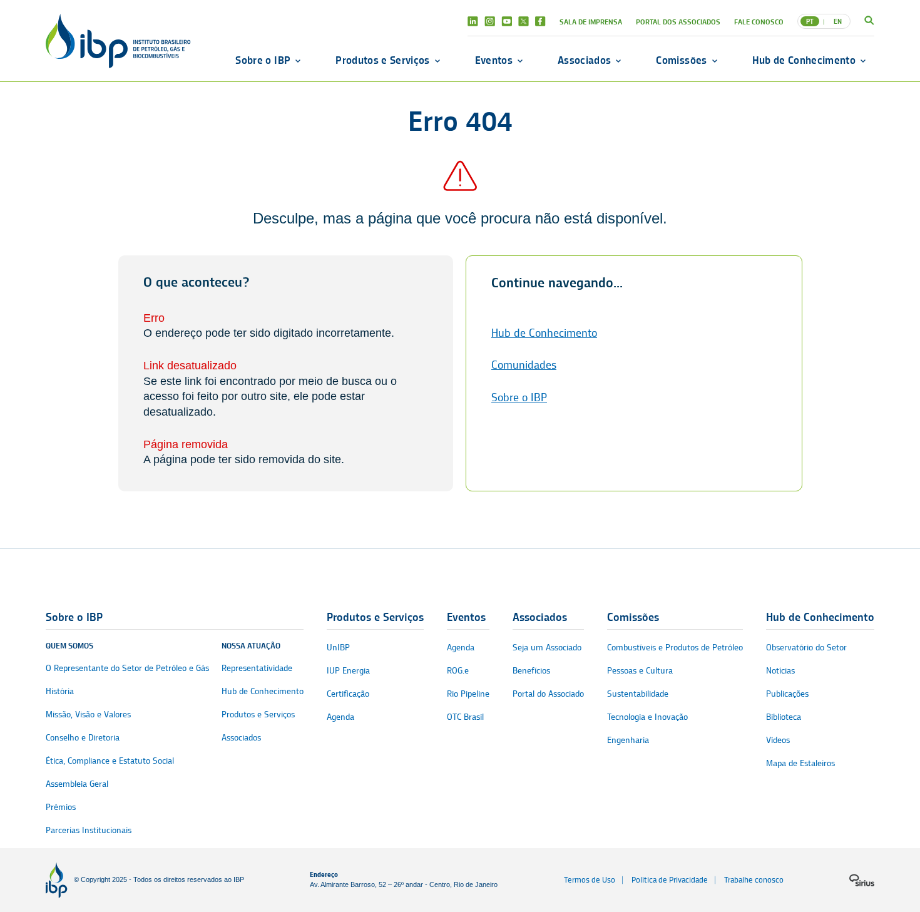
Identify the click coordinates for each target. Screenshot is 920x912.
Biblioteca (783, 717)
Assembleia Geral (77, 784)
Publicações (787, 694)
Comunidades (523, 365)
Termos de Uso (589, 879)
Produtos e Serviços (382, 60)
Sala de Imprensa (591, 21)
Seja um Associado (547, 647)
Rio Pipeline (468, 694)
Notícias (780, 670)
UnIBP (338, 647)
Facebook (540, 21)
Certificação (348, 694)
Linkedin (473, 21)
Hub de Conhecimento (804, 60)
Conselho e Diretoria (83, 737)
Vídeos (778, 740)
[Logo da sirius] (861, 880)
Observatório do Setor (806, 647)
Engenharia (628, 740)
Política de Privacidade (669, 879)
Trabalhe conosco (754, 879)
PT (810, 21)
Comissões (681, 60)
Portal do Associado (548, 694)
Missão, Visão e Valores (88, 714)
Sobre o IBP (262, 60)
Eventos (494, 60)
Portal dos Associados (678, 21)
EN (838, 21)
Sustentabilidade (637, 694)
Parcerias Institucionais (88, 830)
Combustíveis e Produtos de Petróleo (675, 647)
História (60, 691)
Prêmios (61, 807)
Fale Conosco (759, 21)
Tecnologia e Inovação (647, 717)
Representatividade (257, 668)
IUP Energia (348, 670)
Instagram (489, 21)
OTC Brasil (465, 717)
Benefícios (531, 670)
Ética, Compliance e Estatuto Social (110, 761)
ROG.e (458, 670)
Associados (584, 60)
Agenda (340, 717)
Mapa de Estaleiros (800, 763)
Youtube (506, 21)
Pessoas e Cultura (640, 670)
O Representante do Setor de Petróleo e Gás (127, 668)
